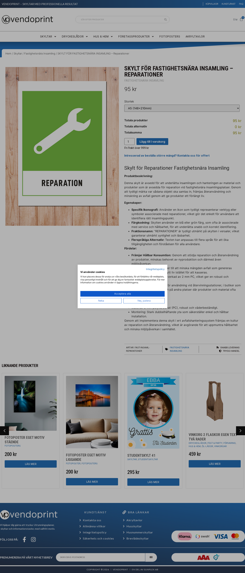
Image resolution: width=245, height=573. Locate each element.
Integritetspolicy (155, 269)
